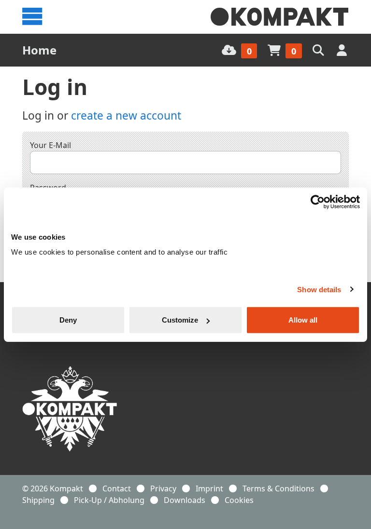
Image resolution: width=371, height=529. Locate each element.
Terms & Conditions (278, 488)
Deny (68, 320)
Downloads (184, 500)
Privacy (163, 488)
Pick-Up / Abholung (109, 500)
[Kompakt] (280, 17)
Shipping (38, 500)
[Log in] (343, 50)
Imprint (209, 488)
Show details (319, 289)
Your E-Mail (50, 145)
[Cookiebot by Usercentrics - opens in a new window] (317, 201)
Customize (180, 320)
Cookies (239, 500)
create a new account (126, 115)
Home (39, 50)
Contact (116, 488)
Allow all (302, 320)
